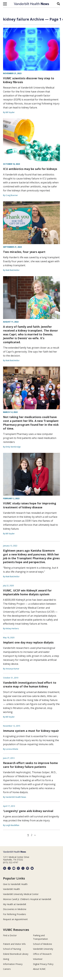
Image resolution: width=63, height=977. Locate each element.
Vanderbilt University (43, 948)
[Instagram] (18, 868)
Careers (7, 968)
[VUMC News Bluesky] (32, 868)
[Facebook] (9, 868)
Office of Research (42, 953)
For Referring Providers (14, 914)
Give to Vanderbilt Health (15, 884)
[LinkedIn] (27, 868)
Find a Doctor (10, 935)
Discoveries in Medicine (14, 909)
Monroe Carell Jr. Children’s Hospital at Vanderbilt (27, 899)
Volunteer (38, 959)
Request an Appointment (15, 919)
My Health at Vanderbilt (14, 904)
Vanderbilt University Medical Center (21, 894)
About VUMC (39, 968)
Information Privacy (12, 964)
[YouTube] (13, 868)
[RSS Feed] (4, 868)
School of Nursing (12, 948)
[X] (22, 868)
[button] (5, 3)
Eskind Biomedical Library (15, 953)
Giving (6, 959)
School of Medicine (42, 943)
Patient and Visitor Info (14, 943)
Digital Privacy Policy (43, 964)
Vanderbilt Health (11, 889)
